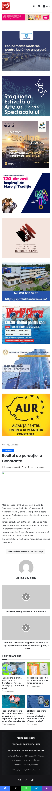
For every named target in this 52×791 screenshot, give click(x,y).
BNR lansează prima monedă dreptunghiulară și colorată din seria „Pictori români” (36, 716)
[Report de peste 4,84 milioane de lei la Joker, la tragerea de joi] (38, 668)
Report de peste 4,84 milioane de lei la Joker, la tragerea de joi (38, 680)
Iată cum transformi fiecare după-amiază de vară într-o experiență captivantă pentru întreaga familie (13, 716)
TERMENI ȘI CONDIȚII (26, 738)
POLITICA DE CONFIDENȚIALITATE (26, 744)
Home (6, 445)
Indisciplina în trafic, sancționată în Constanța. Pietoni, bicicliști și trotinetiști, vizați (13, 683)
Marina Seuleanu (11, 467)
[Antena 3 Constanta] (6, 6)
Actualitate (15, 445)
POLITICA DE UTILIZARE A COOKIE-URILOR (26, 750)
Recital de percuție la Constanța (26, 551)
